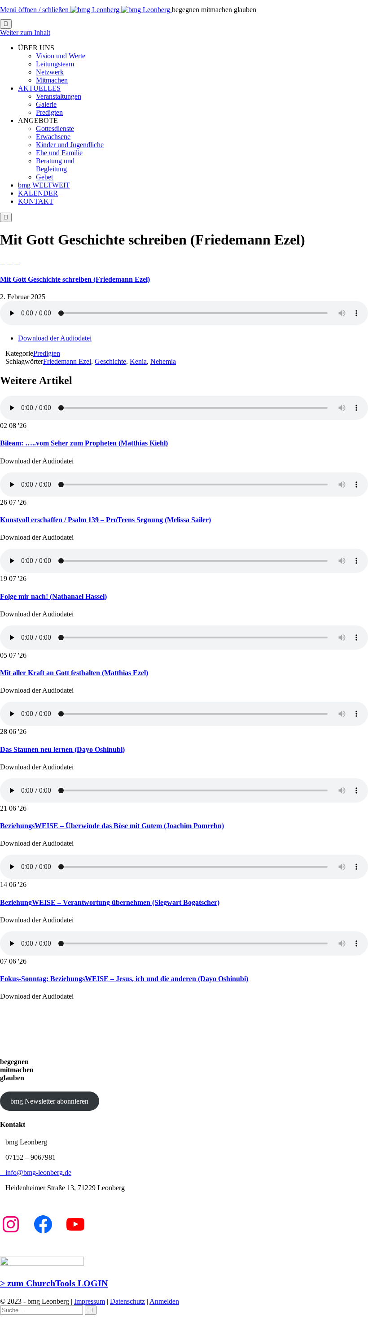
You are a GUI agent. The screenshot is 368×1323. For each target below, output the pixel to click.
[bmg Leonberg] (121, 9)
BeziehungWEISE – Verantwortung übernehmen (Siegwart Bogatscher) (109, 902)
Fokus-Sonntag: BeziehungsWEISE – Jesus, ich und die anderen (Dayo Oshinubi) (124, 978)
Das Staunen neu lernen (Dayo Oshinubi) (62, 749)
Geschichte (110, 361)
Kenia (138, 361)
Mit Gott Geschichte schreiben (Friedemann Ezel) (75, 279)
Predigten (46, 353)
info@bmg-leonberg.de (35, 1172)
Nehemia (163, 361)
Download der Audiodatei (55, 338)
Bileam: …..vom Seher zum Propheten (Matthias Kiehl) (84, 443)
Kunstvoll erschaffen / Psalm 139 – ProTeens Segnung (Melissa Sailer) (105, 520)
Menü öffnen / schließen (35, 9)
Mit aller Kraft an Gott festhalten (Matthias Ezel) (74, 673)
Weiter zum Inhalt (25, 32)
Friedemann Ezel (67, 361)
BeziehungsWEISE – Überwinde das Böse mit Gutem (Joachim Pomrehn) (112, 826)
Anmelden (164, 1301)
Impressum (89, 1301)
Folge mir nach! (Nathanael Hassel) (53, 596)
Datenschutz (127, 1301)
